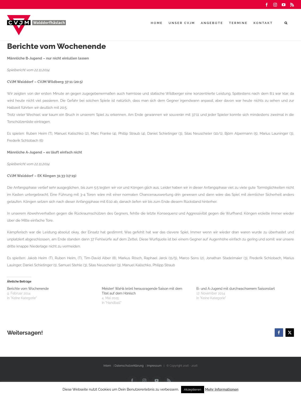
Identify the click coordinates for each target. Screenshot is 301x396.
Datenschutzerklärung (129, 365)
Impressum (154, 365)
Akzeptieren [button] (192, 389)
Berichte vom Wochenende (28, 288)
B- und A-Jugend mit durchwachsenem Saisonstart (235, 288)
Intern (107, 365)
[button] (286, 23)
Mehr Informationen (221, 389)
